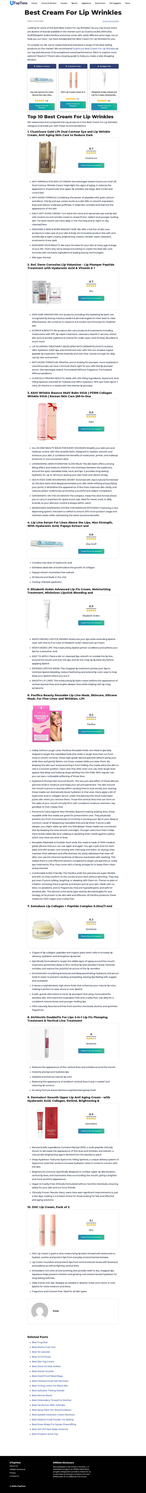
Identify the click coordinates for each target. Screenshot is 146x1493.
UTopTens (15, 1462)
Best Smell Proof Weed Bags (47, 1376)
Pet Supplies (115, 3)
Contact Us (14, 1476)
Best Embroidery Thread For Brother (52, 1400)
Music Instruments (111, 21)
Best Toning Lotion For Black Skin (50, 1386)
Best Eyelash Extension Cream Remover (53, 1414)
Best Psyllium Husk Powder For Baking (53, 1419)
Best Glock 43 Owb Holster (46, 1366)
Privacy (13, 1473)
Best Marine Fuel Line (43, 1347)
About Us (14, 1466)
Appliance (86, 3)
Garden (64, 3)
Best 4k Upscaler (41, 1352)
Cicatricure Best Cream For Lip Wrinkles (94, 48)
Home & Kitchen (48, 3)
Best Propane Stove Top (45, 1434)
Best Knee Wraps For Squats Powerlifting (54, 1424)
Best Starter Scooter (43, 1371)
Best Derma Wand (42, 1395)
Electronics (100, 3)
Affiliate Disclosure (17, 1469)
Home (34, 3)
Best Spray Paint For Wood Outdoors (51, 1410)
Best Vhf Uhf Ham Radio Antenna (50, 1429)
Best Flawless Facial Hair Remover (50, 1381)
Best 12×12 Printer (41, 1357)
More (127, 3)
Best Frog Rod (39, 1342)
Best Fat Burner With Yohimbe (48, 1405)
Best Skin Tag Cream (43, 1361)
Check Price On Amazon (41, 107)
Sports (74, 3)
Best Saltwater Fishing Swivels (48, 1390)
